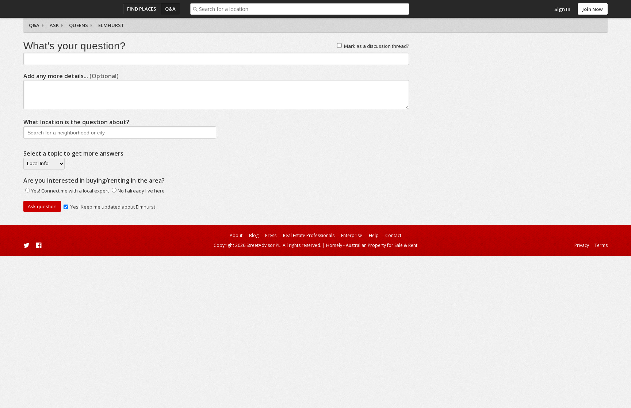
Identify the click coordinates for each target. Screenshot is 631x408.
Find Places (141, 8)
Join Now (592, 9)
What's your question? (74, 46)
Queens (78, 25)
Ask (54, 25)
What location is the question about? (76, 122)
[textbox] (304, 9)
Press (270, 235)
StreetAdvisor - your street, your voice (52, 9)
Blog (254, 235)
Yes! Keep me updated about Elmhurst (112, 206)
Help (374, 235)
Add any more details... (71, 76)
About (236, 235)
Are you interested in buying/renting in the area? (94, 180)
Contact (393, 235)
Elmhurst (111, 25)
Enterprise (351, 235)
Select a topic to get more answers (73, 153)
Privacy (581, 245)
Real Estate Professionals (308, 235)
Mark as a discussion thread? (376, 46)
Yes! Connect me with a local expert (70, 190)
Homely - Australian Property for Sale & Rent (371, 245)
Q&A (170, 8)
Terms (601, 245)
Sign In (562, 9)
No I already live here (141, 190)
